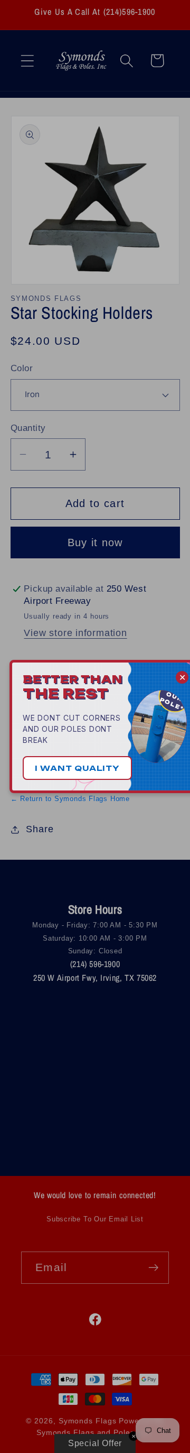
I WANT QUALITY (77, 768)
